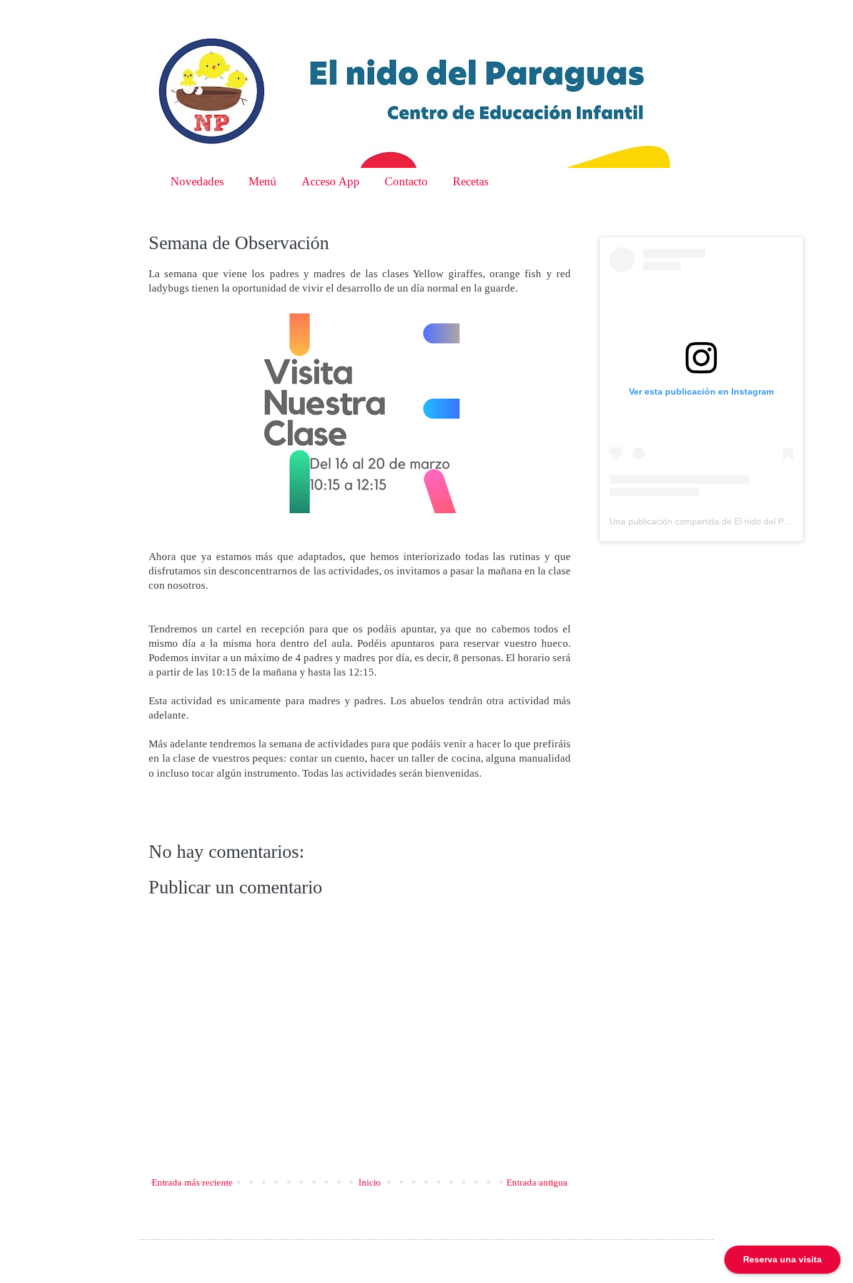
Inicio (369, 1182)
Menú (263, 181)
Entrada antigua (537, 1182)
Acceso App (331, 181)
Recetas (470, 181)
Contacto (406, 181)
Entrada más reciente (192, 1182)
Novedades (197, 181)
